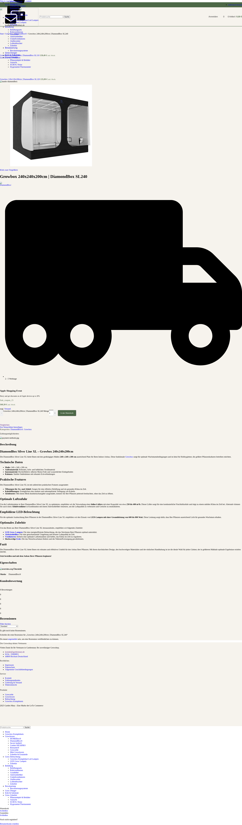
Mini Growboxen (17, 752)
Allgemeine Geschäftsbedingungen (19, 669)
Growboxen (10, 697)
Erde (18, 539)
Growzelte (9, 694)
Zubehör (13, 45)
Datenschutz (10, 667)
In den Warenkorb (66, 413)
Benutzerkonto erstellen (9, 824)
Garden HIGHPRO (18, 6)
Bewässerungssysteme (19, 51)
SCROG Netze (16, 65)
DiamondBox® (16, 2)
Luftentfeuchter (16, 43)
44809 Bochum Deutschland (16, 656)
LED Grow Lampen (13, 532)
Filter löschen (5, 624)
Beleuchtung (10, 699)
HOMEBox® (15, 739)
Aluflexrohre (15, 41)
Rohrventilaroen (16, 32)
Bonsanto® (14, 748)
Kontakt (8, 678)
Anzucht (13, 62)
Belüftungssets (16, 30)
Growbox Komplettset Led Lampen (24, 759)
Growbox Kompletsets (14, 701)
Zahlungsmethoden (12, 680)
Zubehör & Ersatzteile (19, 754)
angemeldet (12, 639)
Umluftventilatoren (17, 39)
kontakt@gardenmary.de (15, 652)
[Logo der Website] (9, 26)
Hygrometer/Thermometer (20, 67)
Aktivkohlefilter (16, 36)
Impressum (9, 665)
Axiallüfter (14, 34)
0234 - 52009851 (12, 654)
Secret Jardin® (16, 4)
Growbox (129, 457)
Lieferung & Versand (13, 683)
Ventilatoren (10, 537)
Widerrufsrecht (11, 685)
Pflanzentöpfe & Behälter (20, 60)
